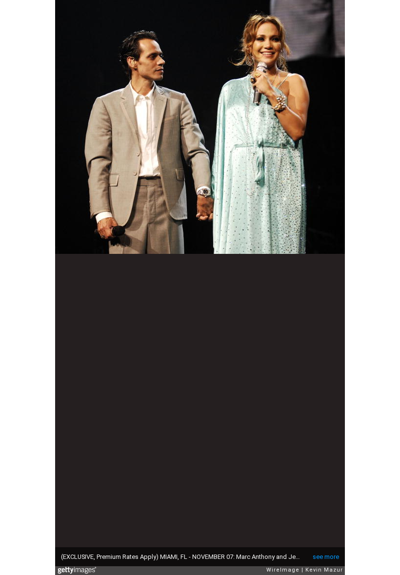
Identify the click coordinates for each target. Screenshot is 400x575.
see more (326, 556)
